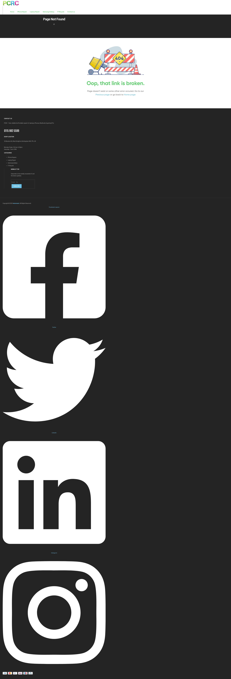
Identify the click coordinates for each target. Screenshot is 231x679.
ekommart (16, 203)
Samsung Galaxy (48, 12)
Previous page (103, 94)
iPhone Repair (22, 12)
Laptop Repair (35, 12)
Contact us (71, 12)
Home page (130, 94)
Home (12, 12)
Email (13, 182)
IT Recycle (60, 12)
